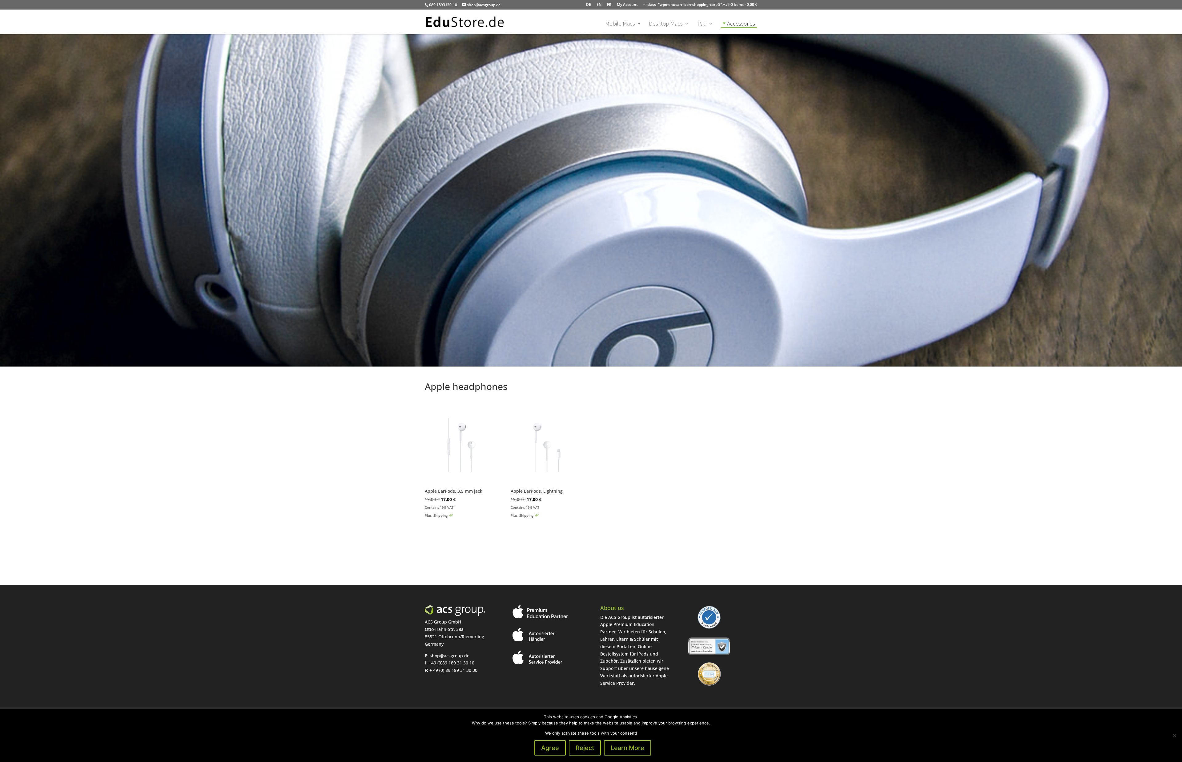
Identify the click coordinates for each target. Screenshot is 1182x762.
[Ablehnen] (1174, 735)
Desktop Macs (666, 24)
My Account (627, 4)
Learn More (627, 748)
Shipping (440, 515)
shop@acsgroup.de (449, 656)
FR (609, 4)
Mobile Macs (620, 24)
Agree (550, 748)
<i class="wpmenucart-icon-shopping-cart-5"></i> (700, 4)
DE (588, 4)
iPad (702, 24)
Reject (585, 748)
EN (599, 4)
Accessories (741, 23)
